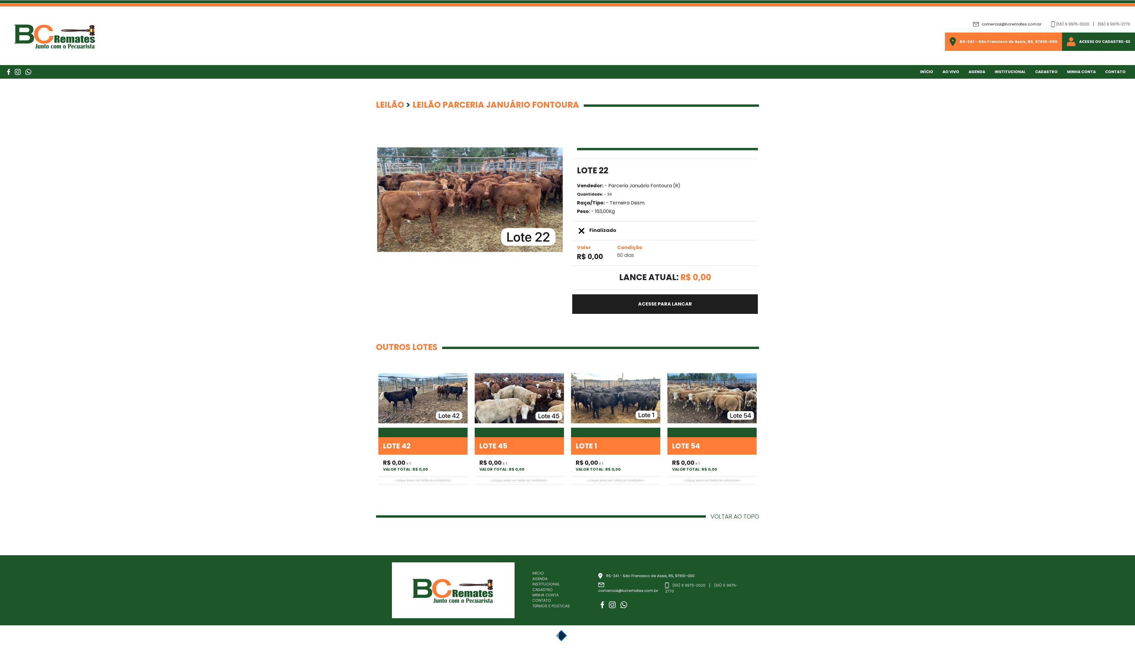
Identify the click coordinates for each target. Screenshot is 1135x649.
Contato (1115, 71)
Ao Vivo (951, 71)
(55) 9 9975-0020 (1072, 24)
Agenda (977, 71)
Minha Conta (545, 595)
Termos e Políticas (551, 606)
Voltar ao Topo (735, 516)
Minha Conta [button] (1081, 71)
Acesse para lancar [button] (665, 304)
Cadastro (1046, 71)
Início (926, 71)
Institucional (1010, 71)
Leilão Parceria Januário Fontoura (496, 105)
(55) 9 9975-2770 (1114, 24)
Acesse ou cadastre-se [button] (1104, 42)
